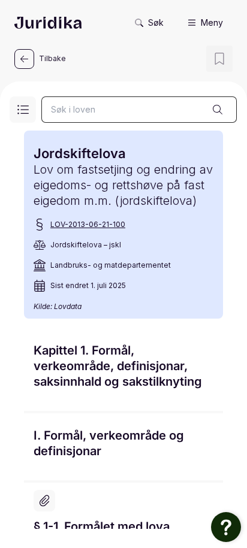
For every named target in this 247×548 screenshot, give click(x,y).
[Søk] (217, 109)
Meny (212, 22)
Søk (156, 22)
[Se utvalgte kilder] (44, 500)
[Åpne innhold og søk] (23, 109)
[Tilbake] (24, 59)
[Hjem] (48, 23)
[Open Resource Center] (226, 527)
